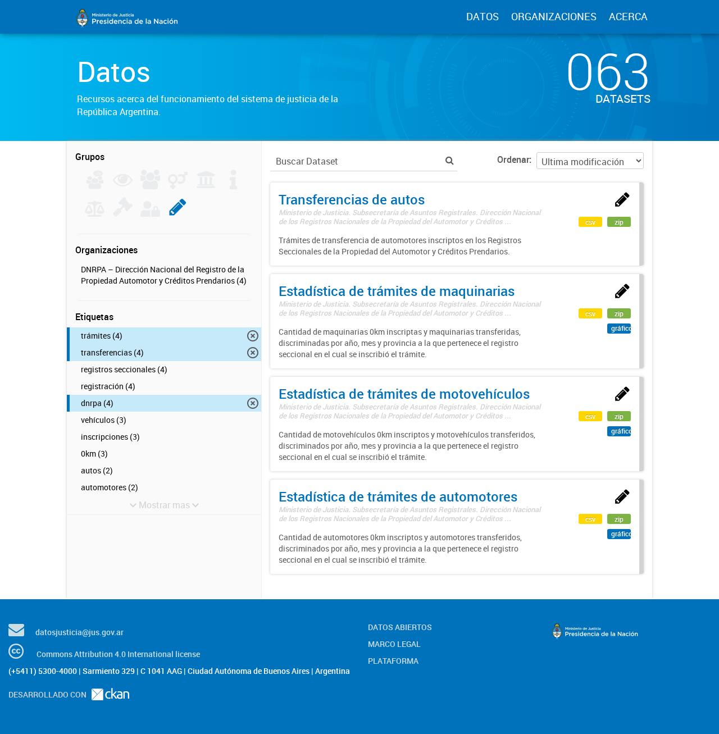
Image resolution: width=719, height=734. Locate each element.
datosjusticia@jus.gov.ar (79, 632)
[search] (449, 160)
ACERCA (628, 16)
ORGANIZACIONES (554, 16)
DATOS (482, 16)
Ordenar (513, 159)
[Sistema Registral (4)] (178, 213)
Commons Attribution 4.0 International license (118, 654)
